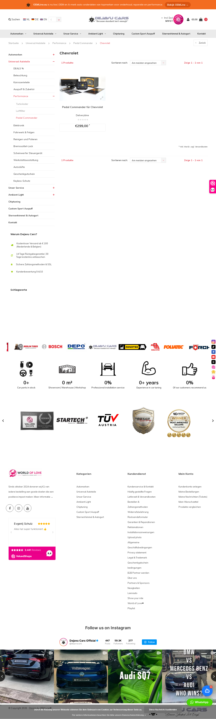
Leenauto (132, 593)
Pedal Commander (83, 43)
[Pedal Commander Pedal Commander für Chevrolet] (82, 85)
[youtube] (213, 357)
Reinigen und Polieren (25, 139)
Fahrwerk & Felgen (24, 132)
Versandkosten (201, 147)
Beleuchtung (20, 75)
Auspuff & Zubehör (24, 89)
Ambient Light (95, 33)
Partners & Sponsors (139, 583)
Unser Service (70, 33)
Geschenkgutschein (24, 173)
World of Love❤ (136, 603)
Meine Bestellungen (189, 491)
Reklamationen (135, 527)
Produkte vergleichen (190, 507)
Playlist (131, 608)
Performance (59, 43)
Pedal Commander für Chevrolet (82, 107)
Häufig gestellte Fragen (140, 491)
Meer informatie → (43, 496)
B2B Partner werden (138, 572)
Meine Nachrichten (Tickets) (193, 496)
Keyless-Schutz (22, 180)
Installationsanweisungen (141, 532)
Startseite (13, 43)
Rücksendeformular (138, 517)
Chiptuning (118, 33)
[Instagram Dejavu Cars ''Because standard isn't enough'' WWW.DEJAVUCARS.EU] (18, 508)
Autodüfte (19, 167)
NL (28, 19)
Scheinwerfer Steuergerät (28, 153)
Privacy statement (137, 552)
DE (36, 19)
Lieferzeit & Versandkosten (142, 496)
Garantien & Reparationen (141, 522)
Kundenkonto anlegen (190, 486)
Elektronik (19, 125)
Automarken (16, 33)
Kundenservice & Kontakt (141, 486)
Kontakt (201, 33)
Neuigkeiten (134, 588)
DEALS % (19, 68)
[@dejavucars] (63, 642)
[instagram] (213, 342)
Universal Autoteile (43, 33)
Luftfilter (20, 110)
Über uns (132, 578)
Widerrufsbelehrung (138, 512)
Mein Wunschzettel (188, 501)
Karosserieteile (22, 82)
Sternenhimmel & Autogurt (176, 33)
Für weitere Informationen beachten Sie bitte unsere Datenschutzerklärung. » (109, 715)
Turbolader (22, 103)
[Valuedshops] (213, 367)
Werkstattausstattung (26, 160)
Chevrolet (105, 43)
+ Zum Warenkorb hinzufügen (81, 140)
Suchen (15, 19)
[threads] (213, 362)
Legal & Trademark (137, 557)
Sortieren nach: (119, 62)
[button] (3, 421)
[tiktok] (213, 347)
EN (45, 19)
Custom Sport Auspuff (143, 33)
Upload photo (135, 537)
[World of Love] (213, 377)
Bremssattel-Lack (23, 146)
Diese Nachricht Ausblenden (163, 710)
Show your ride (135, 598)
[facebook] (213, 352)
